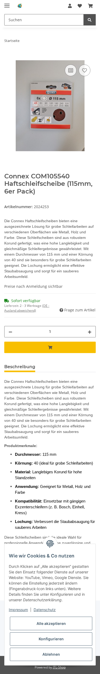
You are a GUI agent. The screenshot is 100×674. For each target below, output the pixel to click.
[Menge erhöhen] (89, 331)
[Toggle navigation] (7, 3)
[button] (70, 6)
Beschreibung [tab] (19, 366)
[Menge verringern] (10, 331)
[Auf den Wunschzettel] (84, 70)
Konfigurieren (51, 639)
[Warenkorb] (90, 6)
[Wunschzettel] (80, 6)
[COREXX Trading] (19, 6)
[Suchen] (89, 19)
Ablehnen (51, 654)
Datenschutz (45, 609)
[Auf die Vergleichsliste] (71, 70)
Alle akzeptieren (51, 623)
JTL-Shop (59, 667)
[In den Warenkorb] (8, 57)
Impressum (18, 609)
